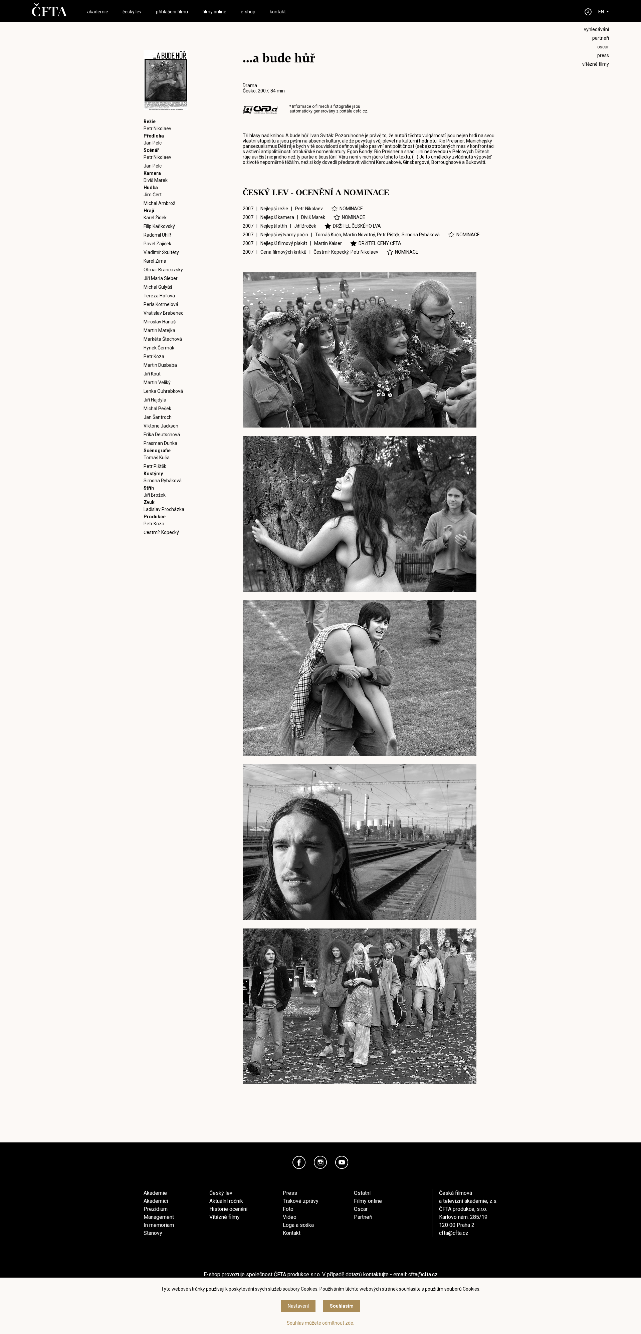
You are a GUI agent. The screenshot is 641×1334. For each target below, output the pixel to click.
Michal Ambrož (159, 203)
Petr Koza (154, 356)
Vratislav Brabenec (163, 313)
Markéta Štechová (163, 339)
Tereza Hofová (159, 295)
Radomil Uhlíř (157, 235)
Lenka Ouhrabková (163, 391)
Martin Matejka (159, 330)
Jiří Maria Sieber (161, 278)
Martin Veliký (157, 382)
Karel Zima (155, 261)
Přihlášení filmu (172, 11)
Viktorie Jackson (161, 426)
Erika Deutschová (162, 434)
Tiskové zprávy (300, 1201)
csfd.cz (360, 111)
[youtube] (342, 1162)
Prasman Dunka (160, 443)
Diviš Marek (156, 180)
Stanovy (153, 1233)
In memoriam (159, 1225)
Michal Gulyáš (158, 287)
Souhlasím (342, 1306)
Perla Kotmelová (161, 304)
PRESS (603, 55)
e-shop (248, 11)
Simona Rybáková (163, 480)
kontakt (278, 11)
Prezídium (156, 1209)
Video (289, 1217)
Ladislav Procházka (164, 509)
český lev (132, 11)
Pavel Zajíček (157, 243)
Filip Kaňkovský (159, 226)
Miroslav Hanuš (160, 321)
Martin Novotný (359, 234)
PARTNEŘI (600, 38)
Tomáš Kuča (157, 457)
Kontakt (291, 1233)
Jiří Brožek (155, 495)
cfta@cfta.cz (453, 1233)
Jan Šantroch (158, 417)
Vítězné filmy (224, 1217)
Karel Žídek (155, 217)
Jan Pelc (153, 143)
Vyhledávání (596, 29)
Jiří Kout (152, 373)
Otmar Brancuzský (163, 269)
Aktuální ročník (226, 1201)
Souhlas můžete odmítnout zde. (320, 1323)
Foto (288, 1209)
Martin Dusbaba (160, 365)
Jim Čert (153, 194)
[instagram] (320, 1162)
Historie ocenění (228, 1209)
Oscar (361, 1209)
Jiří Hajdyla (155, 400)
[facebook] (299, 1162)
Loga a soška (298, 1225)
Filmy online (368, 1201)
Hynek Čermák (159, 347)
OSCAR (603, 46)
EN (601, 11)
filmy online (214, 11)
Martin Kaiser (328, 243)
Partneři (363, 1217)
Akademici (156, 1201)
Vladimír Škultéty (161, 252)
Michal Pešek (157, 408)
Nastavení (298, 1306)
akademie (97, 11)
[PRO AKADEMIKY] (588, 11)
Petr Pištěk (155, 466)
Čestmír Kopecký (161, 532)
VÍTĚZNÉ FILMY (595, 64)
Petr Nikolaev (157, 128)
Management (159, 1217)
